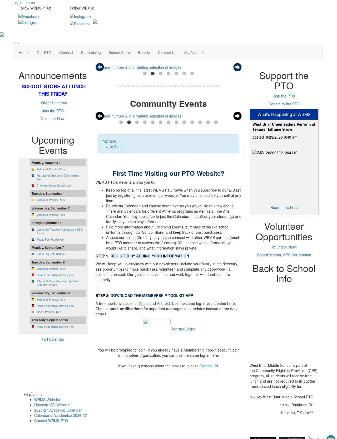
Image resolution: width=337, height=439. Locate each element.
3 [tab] (160, 73)
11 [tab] (200, 122)
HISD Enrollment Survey (284, 341)
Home (24, 52)
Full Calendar (53, 339)
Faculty (144, 52)
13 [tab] (216, 122)
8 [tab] (176, 122)
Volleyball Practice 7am (51, 169)
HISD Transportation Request (284, 333)
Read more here (284, 207)
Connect (66, 52)
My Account (194, 52)
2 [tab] (152, 73)
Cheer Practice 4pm (49, 312)
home (30, 2)
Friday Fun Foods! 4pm (51, 239)
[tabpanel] (169, 67)
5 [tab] (176, 73)
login (18, 2)
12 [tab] (208, 122)
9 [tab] (184, 122)
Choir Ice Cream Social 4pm (54, 185)
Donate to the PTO (284, 103)
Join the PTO (53, 110)
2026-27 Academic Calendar (58, 410)
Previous (100, 67)
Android (163, 303)
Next (237, 67)
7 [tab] (192, 73)
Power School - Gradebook (283, 310)
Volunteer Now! (53, 118)
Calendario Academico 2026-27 (60, 415)
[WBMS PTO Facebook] (28, 15)
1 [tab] (144, 73)
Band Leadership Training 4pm (55, 275)
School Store (119, 52)
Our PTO (44, 52)
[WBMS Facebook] (80, 23)
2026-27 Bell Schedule (284, 325)
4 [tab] (168, 73)
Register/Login (183, 328)
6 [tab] (184, 73)
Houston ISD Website (52, 404)
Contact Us (167, 52)
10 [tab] (192, 122)
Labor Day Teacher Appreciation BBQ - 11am (60, 231)
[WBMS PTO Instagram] (28, 21)
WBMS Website (47, 399)
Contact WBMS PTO (51, 420)
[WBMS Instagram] (80, 15)
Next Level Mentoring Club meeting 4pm (58, 177)
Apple (143, 303)
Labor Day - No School (51, 254)
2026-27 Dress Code (284, 317)
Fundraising (91, 52)
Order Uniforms (54, 102)
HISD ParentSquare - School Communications (284, 299)
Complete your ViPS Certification (284, 254)
